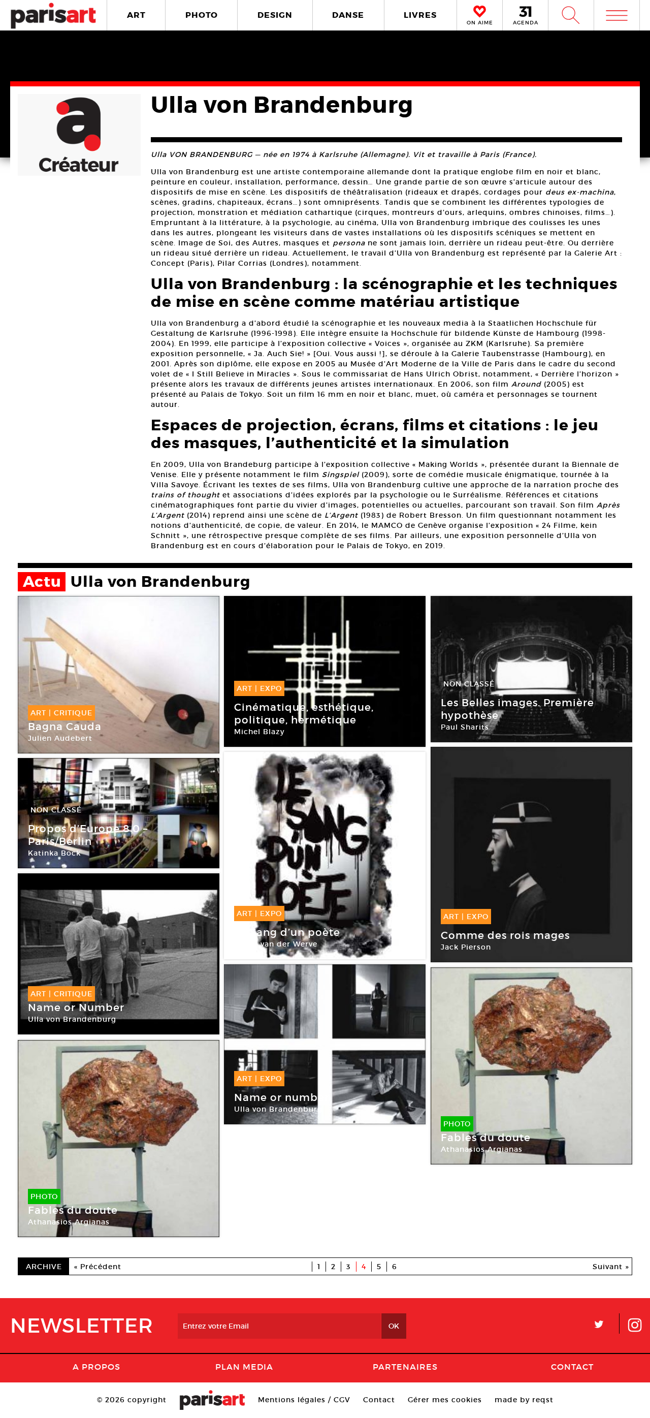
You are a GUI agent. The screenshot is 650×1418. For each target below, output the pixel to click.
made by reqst (524, 1399)
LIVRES (420, 15)
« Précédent (97, 1266)
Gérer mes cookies (445, 1399)
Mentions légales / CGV (304, 1399)
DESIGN (274, 15)
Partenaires (405, 1367)
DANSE (348, 15)
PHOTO (201, 15)
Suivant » (611, 1266)
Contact (572, 1367)
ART (136, 15)
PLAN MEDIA (244, 1367)
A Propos (96, 1367)
